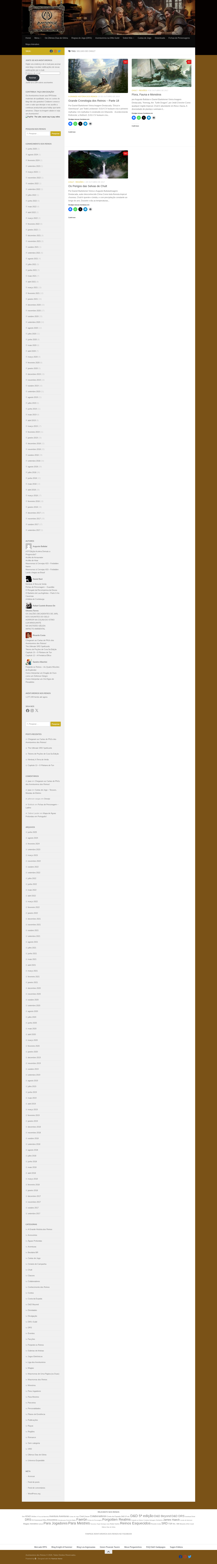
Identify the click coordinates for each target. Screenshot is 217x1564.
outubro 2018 (33, 455)
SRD (30, 1449)
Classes (31, 1275)
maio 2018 (32, 484)
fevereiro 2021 (34, 293)
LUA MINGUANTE (33, 623)
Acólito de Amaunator (34, 557)
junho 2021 (32, 270)
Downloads (160, 38)
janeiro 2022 (33, 230)
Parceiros (32, 1403)
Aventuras (32, 1247)
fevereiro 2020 (34, 363)
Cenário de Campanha (37, 1264)
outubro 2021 (33, 247)
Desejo (47, 799)
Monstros (32, 1385)
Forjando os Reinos (36, 1345)
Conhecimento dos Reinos (39, 1287)
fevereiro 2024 (34, 160)
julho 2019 (32, 403)
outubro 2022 (33, 183)
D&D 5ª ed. (125, 1516)
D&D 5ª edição (142, 1516)
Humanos (159, 1520)
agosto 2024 (33, 154)
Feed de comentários (36, 1488)
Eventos (31, 1333)
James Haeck (171, 1519)
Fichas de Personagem (95, 1520)
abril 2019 (32, 420)
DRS (30, 1327)
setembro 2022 (34, 189)
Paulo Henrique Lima (103, 1524)
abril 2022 (32, 212)
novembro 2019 (34, 380)
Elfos (45, 1520)
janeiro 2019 (33, 438)
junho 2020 (32, 339)
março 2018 (33, 495)
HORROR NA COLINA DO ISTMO (40, 620)
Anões (33, 1516)
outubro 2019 (33, 386)
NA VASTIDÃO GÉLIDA (35, 626)
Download (188, 1516)
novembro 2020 (34, 311)
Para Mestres (33, 1397)
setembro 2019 (34, 391)
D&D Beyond (33, 1304)
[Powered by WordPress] (35, 1558)
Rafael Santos (115, 1524)
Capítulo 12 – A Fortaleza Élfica (38, 655)
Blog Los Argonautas (86, 1547)
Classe (87, 1516)
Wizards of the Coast (187, 1524)
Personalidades (34, 1408)
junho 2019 (32, 409)
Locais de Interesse (186, 1520)
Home (28, 38)
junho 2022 (32, 201)
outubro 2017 (33, 524)
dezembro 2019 (34, 374)
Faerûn (81, 1519)
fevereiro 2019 (34, 432)
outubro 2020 (33, 316)
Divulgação (32, 1316)
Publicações (33, 1420)
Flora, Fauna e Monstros (146, 94)
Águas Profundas (35, 1241)
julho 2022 (32, 195)
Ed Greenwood (37, 1520)
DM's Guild (32, 1322)
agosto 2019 (33, 397)
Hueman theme (56, 1559)
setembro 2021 (34, 253)
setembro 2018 (34, 461)
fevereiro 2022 (34, 224)
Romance (32, 1437)
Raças (30, 1426)
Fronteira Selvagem (149, 1520)
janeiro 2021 (33, 299)
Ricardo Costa (156, 1524)
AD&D (28, 1516)
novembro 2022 (34, 178)
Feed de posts (34, 1482)
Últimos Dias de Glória (37, 1455)
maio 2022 (32, 207)
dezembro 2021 (34, 235)
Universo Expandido (36, 1460)
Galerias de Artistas (36, 1351)
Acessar (31, 1476)
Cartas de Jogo (144, 38)
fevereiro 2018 (34, 501)
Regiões (143, 90)
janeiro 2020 (33, 368)
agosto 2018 (33, 467)
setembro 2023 (34, 166)
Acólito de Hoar (32, 560)
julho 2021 (32, 264)
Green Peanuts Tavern (110, 1547)
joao (29, 781)
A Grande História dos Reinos (82, 96)
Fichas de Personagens (179, 38)
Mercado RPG (40, 1547)
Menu (36, 38)
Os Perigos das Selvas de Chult (87, 186)
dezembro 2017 (34, 513)
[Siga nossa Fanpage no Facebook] (51, 51)
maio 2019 (32, 415)
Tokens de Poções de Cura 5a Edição (41, 649)
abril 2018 (32, 490)
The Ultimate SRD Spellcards (38, 646)
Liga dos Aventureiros (37, 1362)
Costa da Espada (35, 1299)
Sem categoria (34, 1443)
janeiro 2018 (33, 507)
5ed (23, 1516)
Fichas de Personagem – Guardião (40, 587)
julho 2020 (32, 334)
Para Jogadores (34, 1391)
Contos (31, 1293)
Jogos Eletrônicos (35, 1356)
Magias (31, 1368)
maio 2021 (32, 276)
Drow (193, 1516)
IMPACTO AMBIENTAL (35, 629)
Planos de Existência (36, 1414)
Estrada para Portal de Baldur (67, 1520)
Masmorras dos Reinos (37, 1379)
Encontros (52, 1520)
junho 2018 (32, 478)
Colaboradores (34, 1281)
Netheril (40, 1524)
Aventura (53, 1516)
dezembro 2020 (34, 305)
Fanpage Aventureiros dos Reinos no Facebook (108, 1534)
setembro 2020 (34, 322)
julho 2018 (32, 472)
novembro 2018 (34, 449)
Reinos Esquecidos (135, 1523)
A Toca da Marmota (43, 1516)
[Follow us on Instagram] (55, 51)
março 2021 (33, 287)
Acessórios (32, 1235)
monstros (34, 1524)
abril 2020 (32, 351)
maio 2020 (32, 345)
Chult (135, 90)
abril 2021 (32, 282)
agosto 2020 (33, 328)
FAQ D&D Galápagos (155, 1547)
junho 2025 (32, 149)
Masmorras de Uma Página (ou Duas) (43, 1374)
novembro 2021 (34, 241)
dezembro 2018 (34, 443)
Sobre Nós (127, 38)
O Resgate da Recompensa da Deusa (41, 590)
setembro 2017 (34, 530)
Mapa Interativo (32, 44)
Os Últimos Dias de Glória (56, 38)
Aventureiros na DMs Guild (107, 38)
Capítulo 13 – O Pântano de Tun (39, 652)
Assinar (32, 77)
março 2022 (33, 218)
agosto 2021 (33, 259)
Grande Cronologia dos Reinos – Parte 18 (93, 100)
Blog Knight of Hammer (61, 1547)
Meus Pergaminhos (133, 1547)
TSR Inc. (172, 1524)
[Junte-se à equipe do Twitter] (59, 51)
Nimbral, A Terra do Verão (36, 584)
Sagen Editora (176, 1547)
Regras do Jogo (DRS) (81, 38)
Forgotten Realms (116, 1519)
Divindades (32, 1310)
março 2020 (33, 357)
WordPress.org (34, 1494)
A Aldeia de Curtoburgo (35, 599)
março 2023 (33, 172)
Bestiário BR (33, 1252)
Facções (31, 1339)
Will (177, 1524)
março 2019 (33, 426)
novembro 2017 (34, 519)
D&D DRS (177, 1516)
